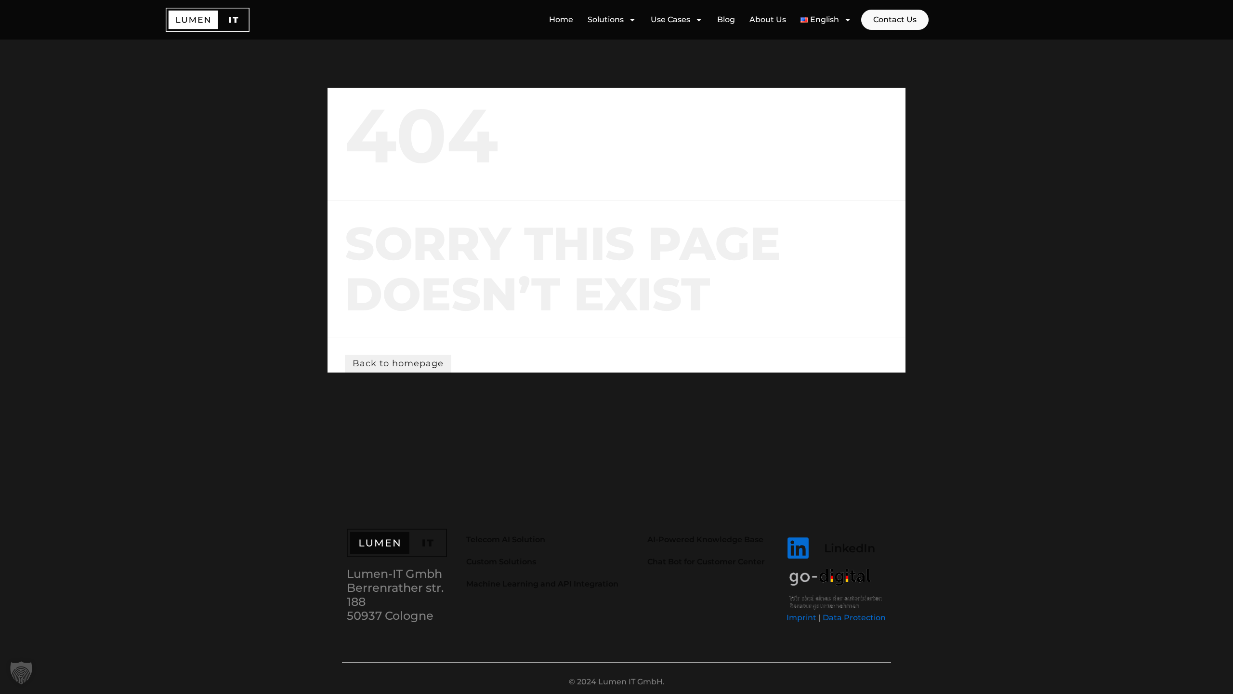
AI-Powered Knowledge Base (705, 539)
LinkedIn (849, 548)
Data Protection (854, 617)
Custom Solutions (501, 561)
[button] (21, 673)
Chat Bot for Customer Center (706, 561)
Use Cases (670, 19)
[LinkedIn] (798, 548)
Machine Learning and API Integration (542, 583)
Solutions (606, 19)
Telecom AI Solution (505, 539)
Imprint (801, 617)
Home (561, 19)
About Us (767, 19)
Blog (726, 19)
